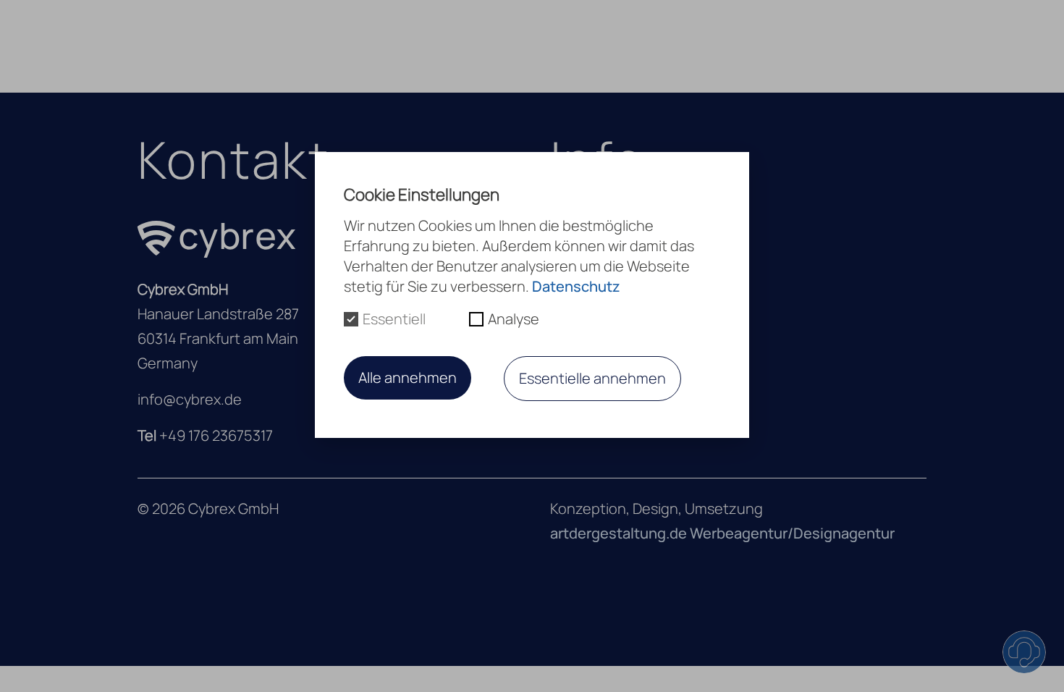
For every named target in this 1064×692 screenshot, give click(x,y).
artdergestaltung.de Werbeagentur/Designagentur (722, 533)
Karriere (697, 45)
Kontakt (773, 45)
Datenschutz (576, 286)
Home (440, 45)
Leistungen (607, 45)
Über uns (514, 45)
